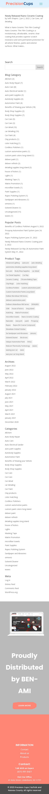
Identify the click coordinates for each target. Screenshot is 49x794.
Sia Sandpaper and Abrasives (17, 333)
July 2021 (9, 398)
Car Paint (9, 135)
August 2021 (10, 394)
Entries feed (10, 584)
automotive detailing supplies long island (21, 267)
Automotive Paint (12, 103)
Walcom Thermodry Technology (18, 346)
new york (19, 321)
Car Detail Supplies (13, 275)
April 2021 (9, 410)
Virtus (29, 342)
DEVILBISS (35, 304)
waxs (22, 350)
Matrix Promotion (12, 183)
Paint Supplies (11, 191)
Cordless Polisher (12, 288)
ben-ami (9, 271)
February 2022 (11, 386)
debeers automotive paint (15, 300)
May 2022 (9, 374)
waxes (7, 216)
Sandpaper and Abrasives (15, 199)
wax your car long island (15, 354)
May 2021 (9, 406)
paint (27, 321)
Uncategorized (11, 211)
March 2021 (10, 414)
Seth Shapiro (12, 18)
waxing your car (12, 350)
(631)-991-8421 (24, 771)
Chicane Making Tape (29, 279)
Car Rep (25, 275)
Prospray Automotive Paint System (20, 230)
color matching (11, 143)
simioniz (8, 203)
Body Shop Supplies (13, 111)
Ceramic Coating (12, 279)
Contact (24, 749)
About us (24, 753)
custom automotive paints (16, 151)
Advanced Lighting (13, 263)
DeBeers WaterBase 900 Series (17, 304)
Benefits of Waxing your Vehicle (18, 107)
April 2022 (9, 377)
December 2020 (12, 422)
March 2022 (10, 381)
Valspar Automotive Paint (15, 342)
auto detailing (36, 263)
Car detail (9, 127)
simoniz (33, 333)
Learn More (24, 705)
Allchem (8, 79)
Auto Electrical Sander (14, 91)
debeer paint (10, 159)
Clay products (10, 139)
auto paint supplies (13, 95)
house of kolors (11, 171)
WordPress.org (11, 592)
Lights (7, 175)
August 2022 (10, 365)
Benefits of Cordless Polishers (17, 226)
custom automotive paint (31, 288)
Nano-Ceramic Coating (30, 317)
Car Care (35, 18)
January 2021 (10, 418)
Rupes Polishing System (15, 195)
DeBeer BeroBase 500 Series (16, 296)
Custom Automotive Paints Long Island (20, 292)
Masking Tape (11, 179)
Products (24, 757)
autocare (25, 263)
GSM (7, 308)
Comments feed (12, 588)
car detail (35, 271)
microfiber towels (12, 187)
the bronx (23, 337)
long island (30, 308)
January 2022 (10, 390)
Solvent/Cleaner (11, 207)
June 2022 (9, 369)
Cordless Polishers (13, 147)
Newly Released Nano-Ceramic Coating (24, 15)
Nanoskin (9, 321)
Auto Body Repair (12, 83)
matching (9, 312)
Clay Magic (10, 283)
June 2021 (9, 402)
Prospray (34, 321)
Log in (7, 580)
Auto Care (9, 87)
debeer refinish (11, 163)
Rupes (8, 325)
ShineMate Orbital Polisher (16, 329)
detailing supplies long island (17, 167)
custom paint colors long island (18, 155)
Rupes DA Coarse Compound (24, 325)
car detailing (10, 131)
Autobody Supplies (13, 99)
